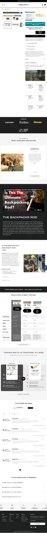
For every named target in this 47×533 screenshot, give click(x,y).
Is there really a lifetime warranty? (13, 482)
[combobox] (6, 414)
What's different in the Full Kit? (11, 496)
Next (42, 158)
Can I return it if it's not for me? (11, 492)
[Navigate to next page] (28, 470)
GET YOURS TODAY (35, 176)
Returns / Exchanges (24, 519)
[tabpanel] (34, 154)
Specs (27, 59)
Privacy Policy (31, 531)
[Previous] (3, 25)
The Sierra (3, 517)
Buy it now (35, 36)
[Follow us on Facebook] (31, 527)
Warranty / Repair (24, 517)
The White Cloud (4, 516)
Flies (10, 519)
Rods (10, 516)
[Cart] (44, 4)
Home (3, 9)
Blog (17, 517)
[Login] (42, 4)
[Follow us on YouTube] (35, 527)
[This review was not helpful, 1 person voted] (43, 445)
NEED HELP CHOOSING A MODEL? (23, 344)
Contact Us (23, 516)
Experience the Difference (23, 394)
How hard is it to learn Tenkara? (11, 487)
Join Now (37, 523)
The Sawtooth (4, 519)
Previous (27, 158)
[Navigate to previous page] (18, 470)
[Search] (4, 4)
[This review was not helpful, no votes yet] (43, 425)
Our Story (17, 516)
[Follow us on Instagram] (33, 527)
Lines (10, 517)
